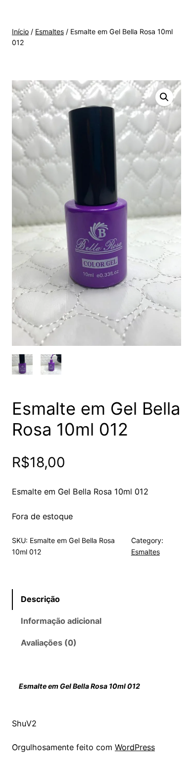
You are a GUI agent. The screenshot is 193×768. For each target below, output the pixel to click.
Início (20, 31)
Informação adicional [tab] (61, 621)
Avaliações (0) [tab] (49, 643)
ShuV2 (24, 723)
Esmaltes (49, 31)
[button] (164, 97)
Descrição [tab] (40, 599)
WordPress (135, 747)
